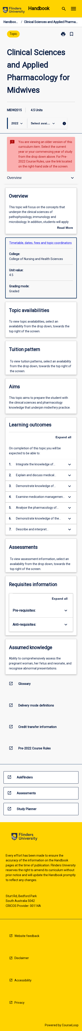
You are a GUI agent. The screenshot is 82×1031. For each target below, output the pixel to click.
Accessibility (22, 980)
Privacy (19, 1002)
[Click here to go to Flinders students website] (14, 11)
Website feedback (26, 936)
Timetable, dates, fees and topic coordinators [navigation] (40, 243)
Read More (65, 228)
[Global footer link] (24, 837)
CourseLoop (70, 1025)
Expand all (63, 437)
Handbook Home (11, 22)
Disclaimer (21, 958)
